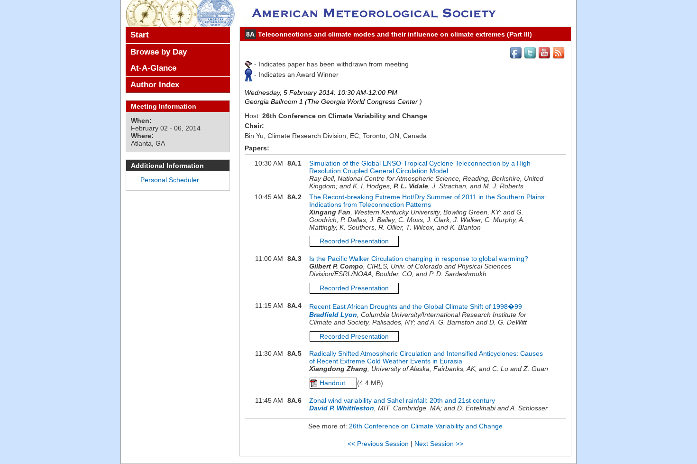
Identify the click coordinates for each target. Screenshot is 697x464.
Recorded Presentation (354, 241)
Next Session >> (438, 443)
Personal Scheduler (169, 180)
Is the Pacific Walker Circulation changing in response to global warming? (418, 258)
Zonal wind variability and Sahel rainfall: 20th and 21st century (402, 400)
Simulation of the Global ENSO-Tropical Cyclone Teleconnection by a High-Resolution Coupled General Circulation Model (421, 167)
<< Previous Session (378, 443)
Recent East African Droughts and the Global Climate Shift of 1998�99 (415, 306)
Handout (333, 383)
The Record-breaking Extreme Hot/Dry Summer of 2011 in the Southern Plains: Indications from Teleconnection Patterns (427, 200)
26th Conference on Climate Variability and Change (426, 426)
